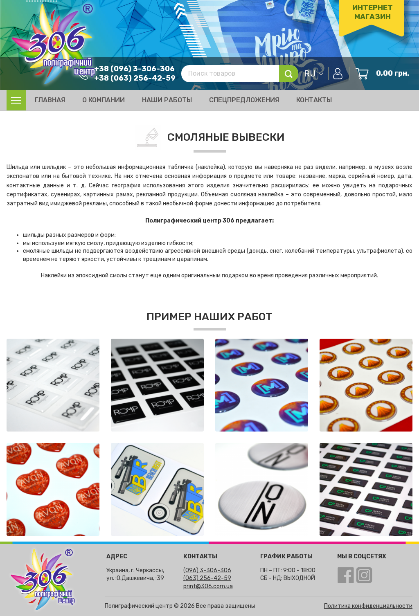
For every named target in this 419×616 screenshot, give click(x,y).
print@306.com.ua (208, 586)
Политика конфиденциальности (368, 606)
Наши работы (167, 100)
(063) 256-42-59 (207, 578)
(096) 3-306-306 (207, 570)
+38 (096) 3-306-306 (134, 68)
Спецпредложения (244, 100)
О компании (103, 100)
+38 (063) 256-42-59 (135, 78)
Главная (50, 100)
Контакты (314, 100)
